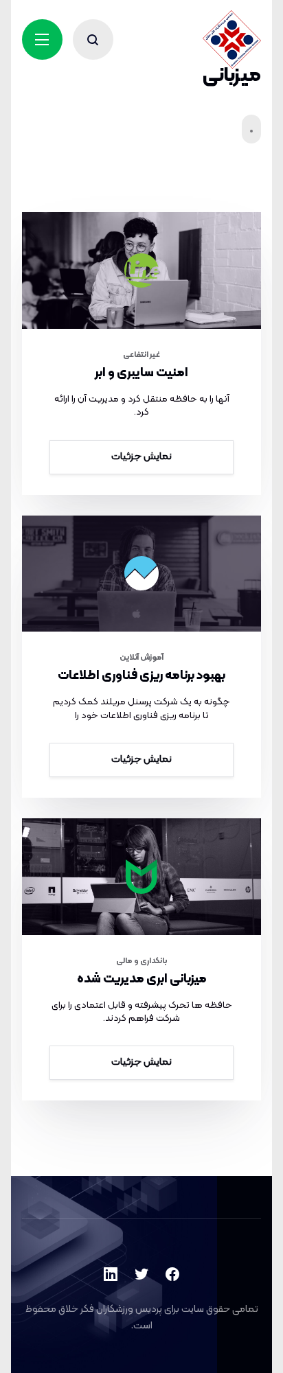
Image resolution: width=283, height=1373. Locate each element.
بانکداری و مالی (142, 961)
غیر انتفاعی (141, 354)
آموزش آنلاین (141, 657)
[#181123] (142, 574)
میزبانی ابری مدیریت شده (142, 979)
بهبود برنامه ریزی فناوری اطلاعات (141, 676)
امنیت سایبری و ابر (141, 373)
